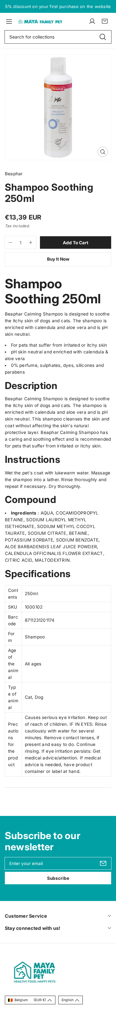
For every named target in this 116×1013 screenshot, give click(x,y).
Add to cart (75, 242)
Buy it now (58, 259)
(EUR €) (30, 1000)
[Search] (103, 36)
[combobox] (58, 36)
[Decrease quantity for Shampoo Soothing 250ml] (8, 242)
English (67, 1000)
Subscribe (58, 878)
